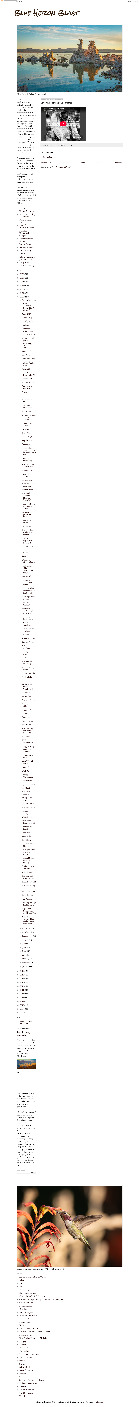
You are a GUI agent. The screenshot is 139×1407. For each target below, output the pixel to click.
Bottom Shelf (27, 713)
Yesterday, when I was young (29, 618)
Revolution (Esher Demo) (28, 821)
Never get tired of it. (28, 705)
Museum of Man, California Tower (29, 417)
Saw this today (27, 546)
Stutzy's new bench (27, 827)
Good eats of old (28, 334)
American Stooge (26, 792)
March (25, 958)
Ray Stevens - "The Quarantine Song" (27, 569)
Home (82, 162)
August (25, 940)
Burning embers (26, 247)
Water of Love (28, 470)
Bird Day (25, 681)
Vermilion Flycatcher (27, 406)
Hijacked (25, 634)
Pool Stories (26, 724)
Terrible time (27, 840)
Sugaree (25, 556)
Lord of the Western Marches (26, 226)
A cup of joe (24, 262)
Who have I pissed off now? (29, 561)
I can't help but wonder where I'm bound (28, 590)
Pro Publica (24, 1351)
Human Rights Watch (28, 1315)
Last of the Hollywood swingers (24, 233)
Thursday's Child (29, 882)
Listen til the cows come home (27, 582)
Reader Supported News (29, 1354)
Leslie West (26, 526)
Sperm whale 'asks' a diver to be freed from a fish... (29, 451)
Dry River (26, 355)
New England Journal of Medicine (33, 1338)
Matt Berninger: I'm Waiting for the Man (28, 730)
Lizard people (27, 321)
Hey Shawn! (27, 440)
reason (22, 1360)
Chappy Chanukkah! (27, 775)
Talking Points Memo (28, 1383)
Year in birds (27, 378)
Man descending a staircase (28, 886)
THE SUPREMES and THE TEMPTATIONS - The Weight (28, 746)
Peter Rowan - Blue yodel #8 (28, 374)
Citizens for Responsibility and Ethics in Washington (41, 1299)
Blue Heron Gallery (27, 1293)
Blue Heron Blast (46, 12)
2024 (22, 281)
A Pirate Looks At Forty (28, 647)
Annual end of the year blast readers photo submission (28, 920)
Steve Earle (26, 836)
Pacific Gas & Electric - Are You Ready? (28, 686)
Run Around (27, 899)
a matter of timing (26, 265)
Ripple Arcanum (28, 638)
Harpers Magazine (26, 1312)
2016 (22, 982)
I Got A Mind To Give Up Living (28, 860)
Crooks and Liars (26, 1302)
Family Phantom (26, 244)
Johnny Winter (28, 382)
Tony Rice (26, 433)
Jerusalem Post (25, 1319)
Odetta (24, 657)
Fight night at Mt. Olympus (26, 239)
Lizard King (27, 317)
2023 (22, 285)
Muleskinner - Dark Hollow (28, 400)
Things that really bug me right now (28, 610)
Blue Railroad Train (27, 424)
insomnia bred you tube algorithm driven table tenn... (28, 343)
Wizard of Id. (27, 817)
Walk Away (26, 771)
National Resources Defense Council (34, 1331)
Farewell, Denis (28, 700)
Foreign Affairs (25, 1306)
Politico (22, 1344)
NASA (22, 1325)
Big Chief (26, 788)
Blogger (99, 1402)
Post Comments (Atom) (61, 167)
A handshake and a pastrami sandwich (27, 258)
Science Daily (25, 1367)
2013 (22, 994)
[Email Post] (70, 145)
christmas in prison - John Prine (28, 514)
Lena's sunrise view (27, 756)
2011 (22, 1001)
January (25, 966)
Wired (22, 1396)
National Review (26, 1335)
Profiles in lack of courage (28, 867)
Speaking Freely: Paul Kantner (29, 903)
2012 (22, 997)
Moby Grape (27, 872)
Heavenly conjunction (27, 475)
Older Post (118, 162)
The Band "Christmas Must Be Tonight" (27, 496)
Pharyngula (24, 1341)
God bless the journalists (27, 387)
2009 (22, 1009)
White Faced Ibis (28, 673)
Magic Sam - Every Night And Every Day (29, 910)
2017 (22, 978)
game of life (27, 351)
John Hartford (27, 411)
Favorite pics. (27, 396)
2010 (22, 1005)
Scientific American (27, 1370)
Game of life (27, 369)
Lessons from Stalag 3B (27, 812)
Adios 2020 (26, 314)
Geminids (26, 717)
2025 (22, 278)
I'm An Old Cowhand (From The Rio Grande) (29, 307)
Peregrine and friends (28, 551)
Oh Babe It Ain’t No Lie (28, 844)
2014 (22, 990)
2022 (22, 289)
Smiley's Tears (28, 721)
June (24, 947)
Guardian (23, 1309)
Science (22, 1364)
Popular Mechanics (27, 1348)
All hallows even (26, 254)
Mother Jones (24, 1322)
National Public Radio (28, 1328)
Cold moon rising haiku (27, 329)
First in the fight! (28, 891)
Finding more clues (27, 653)
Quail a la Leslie (28, 677)
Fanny (24, 392)
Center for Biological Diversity (32, 1296)
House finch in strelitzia (28, 629)
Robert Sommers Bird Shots (26, 1022)
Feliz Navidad (27, 489)
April (24, 955)
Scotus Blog (24, 1373)
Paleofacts (26, 444)
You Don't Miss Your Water (28, 465)
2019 (22, 971)
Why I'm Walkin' (26, 603)
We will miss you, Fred (27, 623)
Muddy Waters (28, 803)
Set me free (26, 696)
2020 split (25, 429)
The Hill (22, 1386)
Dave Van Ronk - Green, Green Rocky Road (28, 362)
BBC (21, 1286)
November (27, 928)
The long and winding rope (28, 877)
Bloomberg (24, 1290)
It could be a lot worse (28, 762)
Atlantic (22, 1280)
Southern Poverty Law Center (31, 1380)
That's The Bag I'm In (28, 668)
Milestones (26, 736)
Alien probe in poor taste (28, 484)
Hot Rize (25, 325)
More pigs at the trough (28, 597)
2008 (22, 1013)
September (27, 936)
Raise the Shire (28, 895)
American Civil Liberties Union (32, 1277)
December (27, 300)
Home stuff (26, 576)
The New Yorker (26, 1393)
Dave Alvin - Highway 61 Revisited (27, 540)
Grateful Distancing (27, 459)
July (24, 943)
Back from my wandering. (24, 1034)
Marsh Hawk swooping (27, 662)
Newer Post (46, 162)
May (24, 951)
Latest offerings (28, 767)
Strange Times (28, 642)
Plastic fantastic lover (25, 221)
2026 (22, 274)
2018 (22, 975)
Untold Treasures (26, 211)
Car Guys (26, 832)
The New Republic (27, 1389)
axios (21, 1283)
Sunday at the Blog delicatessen (27, 215)
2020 (22, 297)
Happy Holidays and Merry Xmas (28, 506)
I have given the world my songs (28, 852)
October (26, 932)
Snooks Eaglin (27, 437)
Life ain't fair (27, 780)
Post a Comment (50, 157)
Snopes (22, 1377)
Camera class (27, 480)
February (26, 962)
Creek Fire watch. (26, 521)
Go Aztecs (26, 692)
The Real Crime (28, 807)
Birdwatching (25, 250)
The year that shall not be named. (27, 532)
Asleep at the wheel (27, 798)
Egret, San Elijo (28, 784)
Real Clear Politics (27, 1357)
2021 (22, 293)
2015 (22, 986)
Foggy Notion (28, 710)
